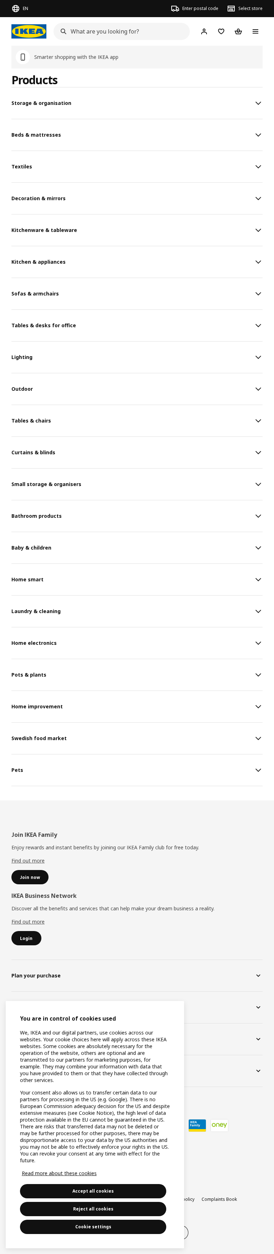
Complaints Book (219, 1199)
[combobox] (120, 31)
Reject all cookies (93, 1209)
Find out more (28, 860)
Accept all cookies (93, 1191)
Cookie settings (93, 1227)
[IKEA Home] (28, 31)
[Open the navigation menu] (255, 31)
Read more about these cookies (59, 1173)
